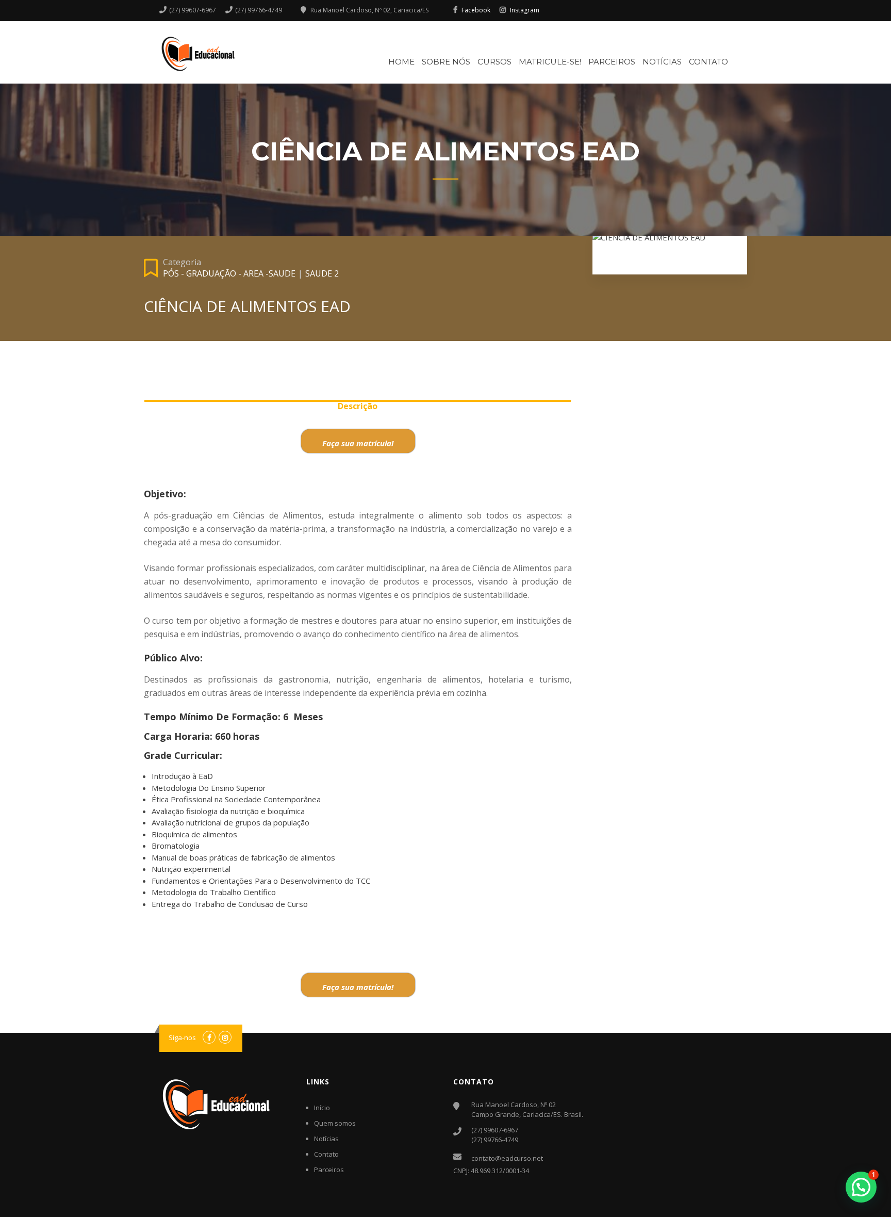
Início (322, 1107)
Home (401, 62)
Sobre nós (446, 62)
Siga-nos (182, 1037)
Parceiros (611, 62)
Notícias (662, 62)
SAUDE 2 (322, 273)
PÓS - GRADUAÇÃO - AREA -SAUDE (229, 273)
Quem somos (335, 1123)
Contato (708, 62)
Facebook (475, 10)
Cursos (494, 62)
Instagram (524, 10)
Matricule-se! (550, 62)
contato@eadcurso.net (507, 1158)
